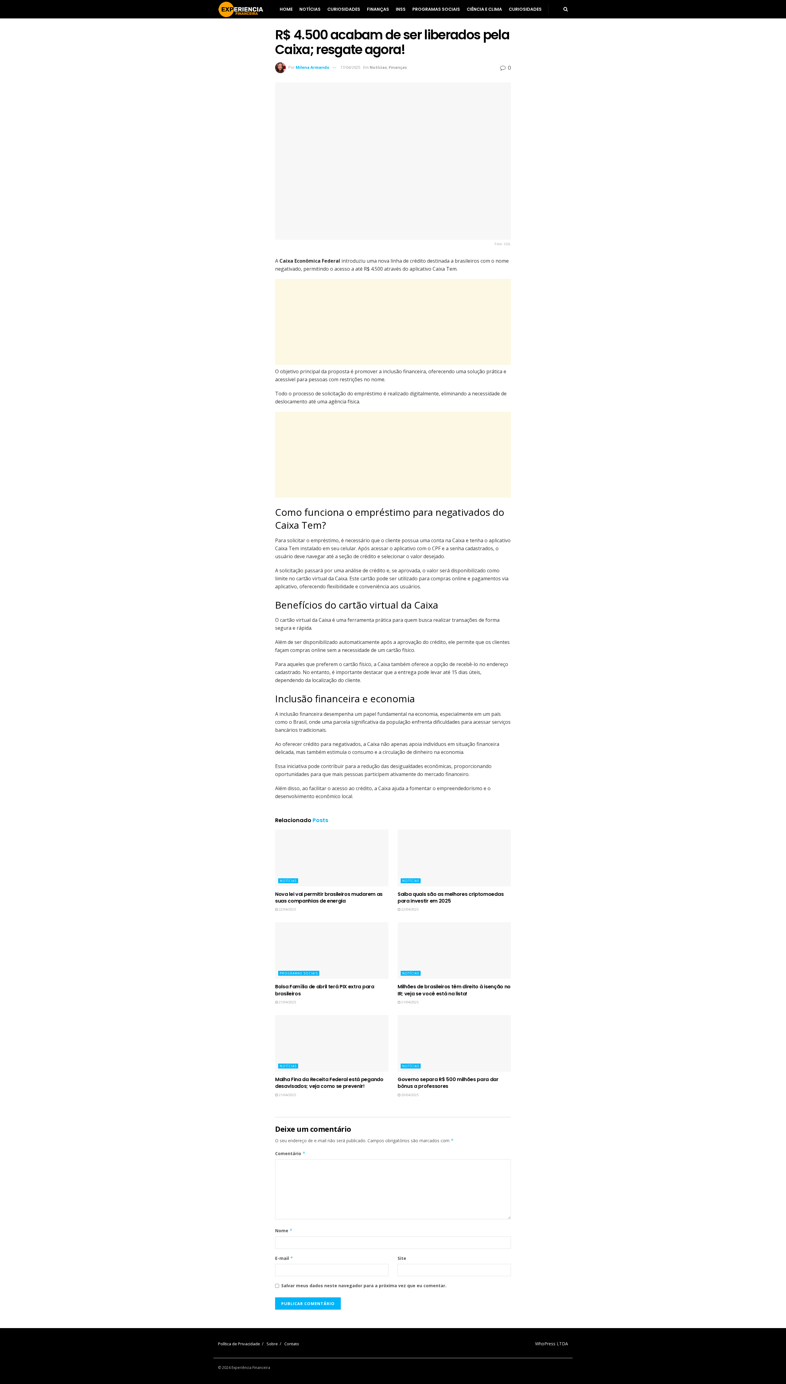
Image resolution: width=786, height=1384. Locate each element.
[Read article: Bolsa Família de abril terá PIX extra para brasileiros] (331, 950)
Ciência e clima (484, 9)
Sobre (272, 1344)
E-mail (284, 1258)
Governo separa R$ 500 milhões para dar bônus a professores (448, 1083)
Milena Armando (312, 67)
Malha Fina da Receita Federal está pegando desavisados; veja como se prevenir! (329, 1083)
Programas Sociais (436, 9)
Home (286, 9)
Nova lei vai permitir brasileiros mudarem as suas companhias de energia (329, 897)
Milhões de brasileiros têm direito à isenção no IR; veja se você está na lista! (454, 990)
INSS (401, 9)
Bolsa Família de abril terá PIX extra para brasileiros (324, 990)
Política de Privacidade (239, 1344)
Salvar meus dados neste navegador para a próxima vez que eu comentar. (363, 1285)
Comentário (290, 1153)
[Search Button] (565, 9)
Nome (284, 1230)
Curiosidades (343, 9)
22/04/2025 (287, 909)
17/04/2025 (350, 67)
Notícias (310, 9)
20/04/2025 (409, 1094)
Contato (291, 1344)
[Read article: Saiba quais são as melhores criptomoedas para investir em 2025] (454, 857)
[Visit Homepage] (241, 9)
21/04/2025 (287, 1002)
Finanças (378, 9)
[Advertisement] (393, 322)
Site (402, 1258)
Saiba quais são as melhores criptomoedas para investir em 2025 (451, 897)
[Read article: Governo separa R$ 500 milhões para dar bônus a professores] (454, 1043)
